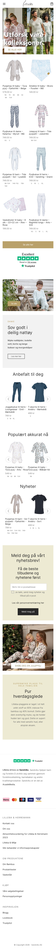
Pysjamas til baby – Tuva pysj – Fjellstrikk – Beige (15, 87)
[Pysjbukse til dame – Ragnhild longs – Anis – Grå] (41, 204)
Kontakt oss (8, 823)
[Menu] (4, 4)
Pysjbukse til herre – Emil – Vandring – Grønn (41, 175)
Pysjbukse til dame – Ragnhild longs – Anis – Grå (40, 222)
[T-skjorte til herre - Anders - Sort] (39, 504)
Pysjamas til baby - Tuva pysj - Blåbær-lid (39, 468)
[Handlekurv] (51, 3)
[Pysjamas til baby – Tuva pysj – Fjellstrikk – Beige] (15, 70)
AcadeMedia (9, 784)
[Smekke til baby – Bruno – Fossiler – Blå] (41, 70)
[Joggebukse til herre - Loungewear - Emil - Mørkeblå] (16, 392)
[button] (28, 244)
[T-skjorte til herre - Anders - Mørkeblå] (39, 392)
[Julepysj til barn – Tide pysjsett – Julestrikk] (41, 116)
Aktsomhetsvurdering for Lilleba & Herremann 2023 (25, 836)
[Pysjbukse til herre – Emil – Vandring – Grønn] (41, 159)
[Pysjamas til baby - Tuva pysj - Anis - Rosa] (16, 452)
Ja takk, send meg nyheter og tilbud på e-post (30, 594)
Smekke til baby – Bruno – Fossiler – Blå (41, 87)
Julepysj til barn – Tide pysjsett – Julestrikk (40, 132)
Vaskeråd (7, 874)
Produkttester (9, 869)
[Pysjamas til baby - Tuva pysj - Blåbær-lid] (39, 452)
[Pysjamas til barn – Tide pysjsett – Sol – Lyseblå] (15, 159)
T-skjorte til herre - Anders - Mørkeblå (37, 408)
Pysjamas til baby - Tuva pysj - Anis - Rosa (16, 468)
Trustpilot (7, 923)
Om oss (6, 828)
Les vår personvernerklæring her (28, 602)
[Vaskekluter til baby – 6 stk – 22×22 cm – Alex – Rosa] (15, 204)
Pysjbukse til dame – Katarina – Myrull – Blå (13, 132)
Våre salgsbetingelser (13, 891)
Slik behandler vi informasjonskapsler (21, 848)
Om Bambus (8, 864)
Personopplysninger (12, 896)
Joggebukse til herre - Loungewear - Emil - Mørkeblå (16, 409)
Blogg (5, 912)
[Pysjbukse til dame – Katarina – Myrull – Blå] (15, 116)
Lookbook (8, 918)
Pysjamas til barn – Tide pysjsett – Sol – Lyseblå (14, 175)
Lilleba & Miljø (9, 842)
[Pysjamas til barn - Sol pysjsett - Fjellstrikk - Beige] (16, 504)
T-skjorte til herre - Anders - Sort (37, 520)
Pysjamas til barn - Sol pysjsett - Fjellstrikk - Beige (16, 521)
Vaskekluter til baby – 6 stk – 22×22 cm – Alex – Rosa (15, 222)
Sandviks (24, 770)
